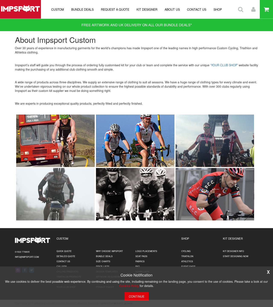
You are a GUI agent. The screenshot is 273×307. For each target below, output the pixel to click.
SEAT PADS (141, 256)
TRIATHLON (187, 256)
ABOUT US (172, 9)
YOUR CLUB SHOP (224, 65)
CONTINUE (136, 296)
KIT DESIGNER (146, 9)
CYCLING (186, 251)
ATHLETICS (187, 261)
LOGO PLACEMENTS (146, 251)
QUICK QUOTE (64, 251)
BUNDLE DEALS (82, 9)
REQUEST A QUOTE (115, 9)
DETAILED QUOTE (66, 256)
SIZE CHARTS (103, 261)
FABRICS (140, 261)
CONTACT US (196, 9)
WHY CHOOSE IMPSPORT (109, 251)
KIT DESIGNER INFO (233, 251)
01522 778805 (22, 251)
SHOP (217, 9)
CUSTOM (57, 9)
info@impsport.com (27, 256)
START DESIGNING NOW (235, 256)
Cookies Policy (129, 286)
